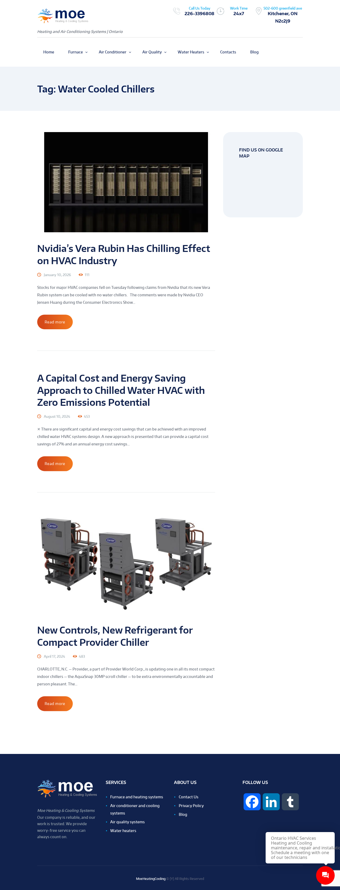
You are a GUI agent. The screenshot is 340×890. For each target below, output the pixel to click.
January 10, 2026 (57, 275)
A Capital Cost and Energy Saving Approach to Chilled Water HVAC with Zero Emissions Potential (121, 390)
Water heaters (123, 830)
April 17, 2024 (54, 656)
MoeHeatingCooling (150, 879)
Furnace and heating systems (136, 797)
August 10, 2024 (57, 416)
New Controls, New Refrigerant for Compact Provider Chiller (115, 636)
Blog (183, 814)
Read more (55, 322)
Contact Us (188, 797)
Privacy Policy (191, 805)
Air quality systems (127, 822)
